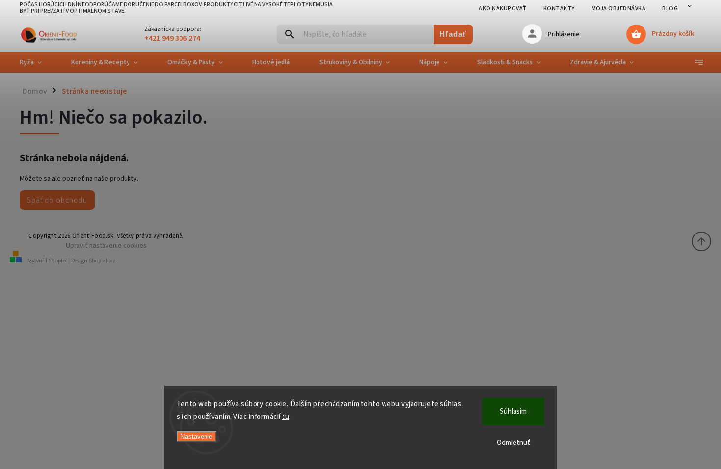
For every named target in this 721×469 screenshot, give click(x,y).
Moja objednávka (619, 8)
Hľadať (452, 34)
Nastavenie (196, 436)
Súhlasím (513, 411)
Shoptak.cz (102, 261)
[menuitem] (38, 62)
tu (285, 417)
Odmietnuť (513, 443)
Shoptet (58, 261)
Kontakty (559, 8)
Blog (670, 8)
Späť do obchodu (57, 200)
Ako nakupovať (503, 8)
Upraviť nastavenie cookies (106, 245)
